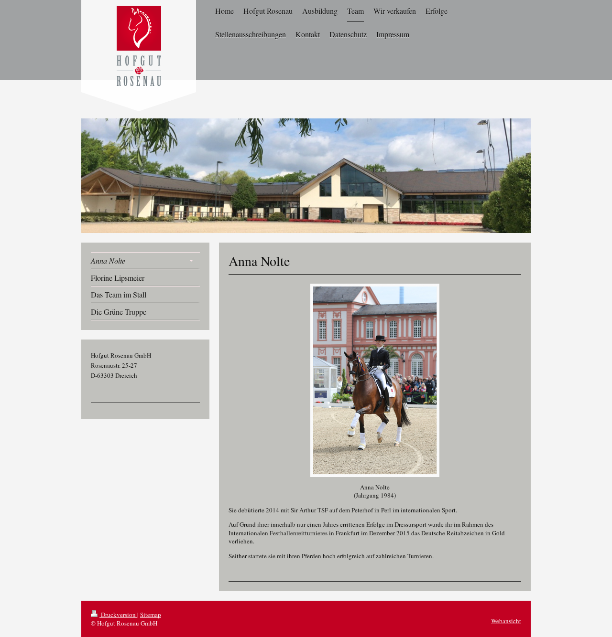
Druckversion (118, 614)
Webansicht (506, 620)
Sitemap (150, 614)
